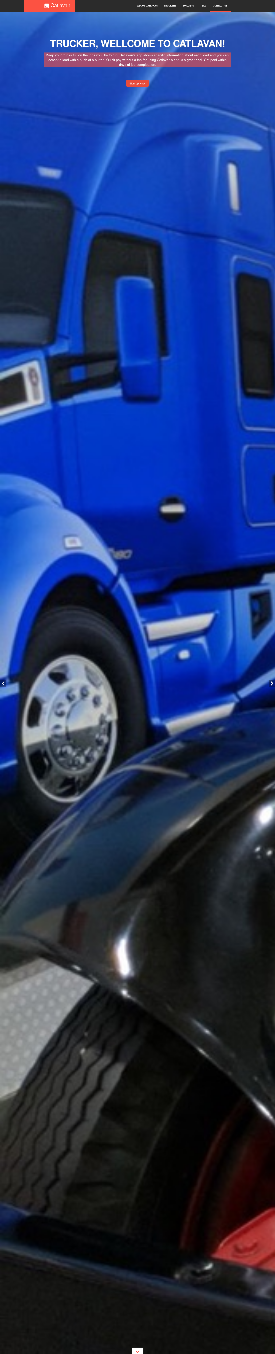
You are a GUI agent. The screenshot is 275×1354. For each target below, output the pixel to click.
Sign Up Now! (137, 83)
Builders (188, 5)
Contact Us (220, 5)
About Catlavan (147, 5)
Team (203, 5)
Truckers (170, 5)
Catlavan (59, 5)
